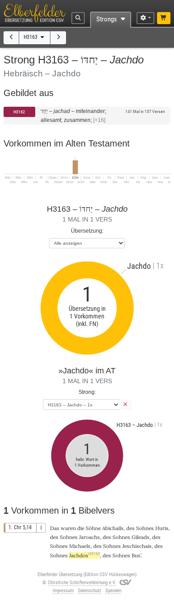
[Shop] (164, 18)
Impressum (63, 591)
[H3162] (11, 37)
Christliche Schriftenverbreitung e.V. (82, 582)
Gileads (140, 537)
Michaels (80, 546)
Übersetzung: (87, 230)
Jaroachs (89, 537)
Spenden (113, 591)
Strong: (87, 392)
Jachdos (84, 555)
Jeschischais (137, 546)
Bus (136, 555)
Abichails (113, 528)
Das (54, 528)
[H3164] (58, 37)
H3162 (19, 112)
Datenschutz (89, 591)
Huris (162, 528)
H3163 (31, 37)
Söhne (93, 528)
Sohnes (145, 528)
